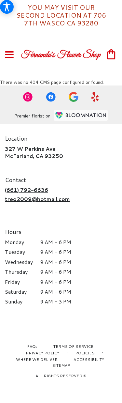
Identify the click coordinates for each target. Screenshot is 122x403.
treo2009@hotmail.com (37, 199)
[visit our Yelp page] (95, 97)
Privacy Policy (42, 353)
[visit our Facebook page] (50, 97)
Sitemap (61, 365)
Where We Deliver (37, 359)
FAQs (32, 346)
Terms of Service (73, 346)
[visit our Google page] (73, 97)
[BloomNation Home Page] (81, 115)
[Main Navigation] (9, 55)
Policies (85, 353)
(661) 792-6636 (26, 190)
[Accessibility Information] (7, 7)
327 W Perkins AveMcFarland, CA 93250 (34, 152)
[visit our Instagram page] (28, 97)
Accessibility (89, 359)
